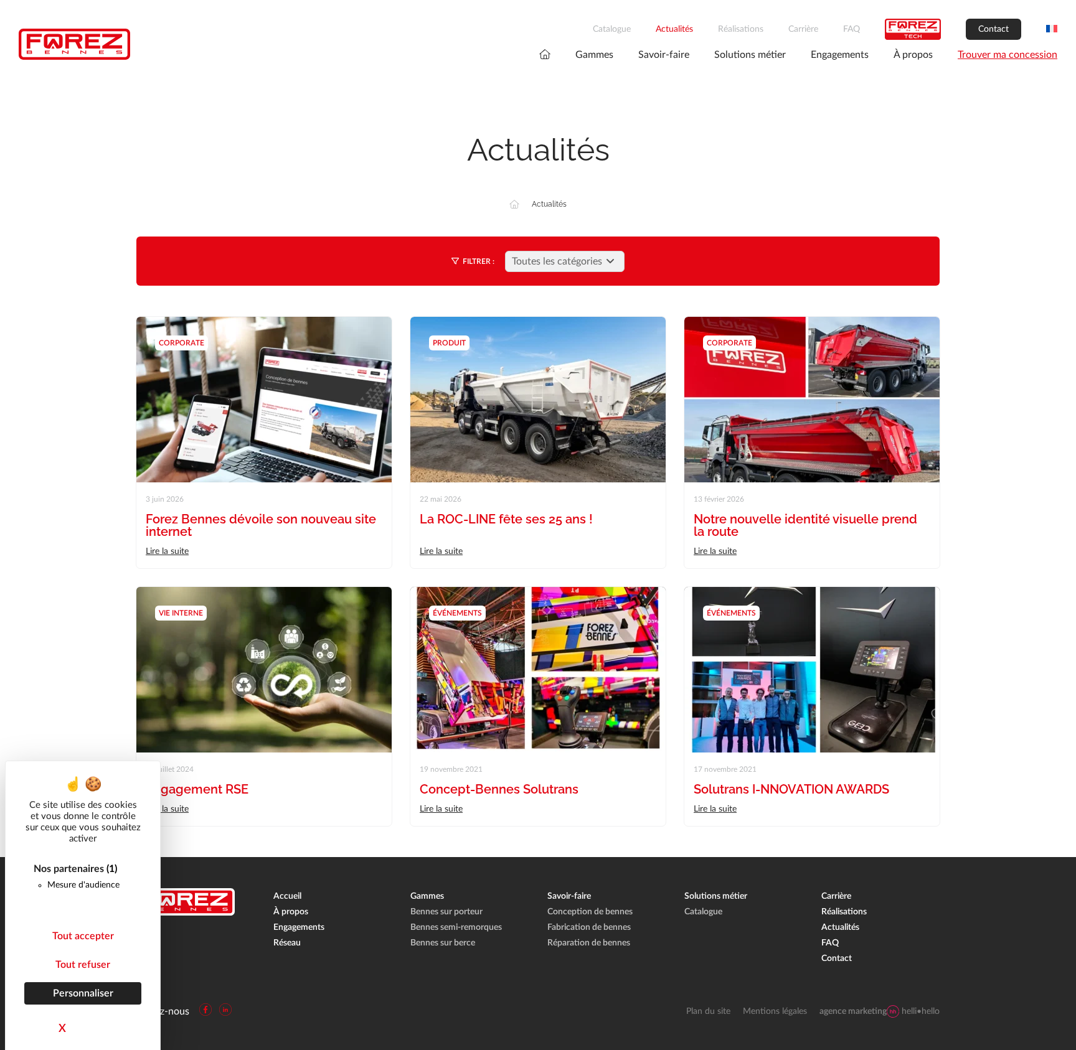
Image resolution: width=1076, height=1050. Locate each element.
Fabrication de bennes (589, 927)
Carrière (803, 29)
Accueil (287, 896)
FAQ (851, 29)
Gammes (594, 55)
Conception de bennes (590, 911)
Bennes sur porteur (446, 911)
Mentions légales (775, 1011)
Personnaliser (83, 993)
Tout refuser (82, 965)
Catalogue (612, 29)
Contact (993, 29)
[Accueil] (514, 204)
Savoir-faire (663, 55)
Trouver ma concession (1007, 55)
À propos (913, 55)
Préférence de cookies (48, 1040)
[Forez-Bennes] (74, 44)
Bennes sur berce (442, 943)
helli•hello (879, 1011)
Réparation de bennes (588, 943)
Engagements (840, 55)
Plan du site (708, 1011)
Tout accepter (83, 936)
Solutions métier (750, 55)
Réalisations (740, 29)
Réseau (287, 943)
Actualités (674, 29)
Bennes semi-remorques (456, 927)
